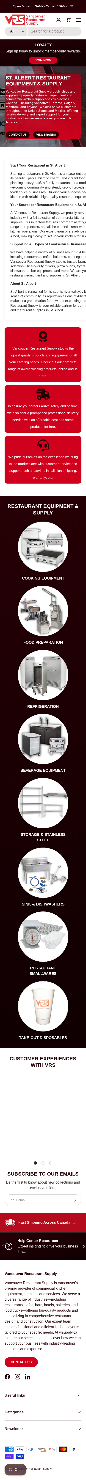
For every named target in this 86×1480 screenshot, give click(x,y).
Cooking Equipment (43, 578)
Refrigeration (43, 706)
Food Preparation (43, 642)
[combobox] (43, 31)
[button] (69, 20)
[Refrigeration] (43, 675)
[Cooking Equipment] (43, 547)
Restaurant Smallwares (43, 971)
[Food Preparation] (43, 611)
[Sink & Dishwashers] (43, 873)
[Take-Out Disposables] (43, 1006)
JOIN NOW (43, 60)
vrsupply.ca (68, 1332)
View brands (46, 134)
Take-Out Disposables (43, 1038)
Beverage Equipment (43, 770)
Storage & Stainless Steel (43, 837)
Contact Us (18, 134)
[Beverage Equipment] (43, 739)
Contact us (21, 1362)
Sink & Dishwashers (43, 904)
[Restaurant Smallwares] (43, 937)
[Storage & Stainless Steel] (43, 803)
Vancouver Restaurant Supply (32, 1468)
